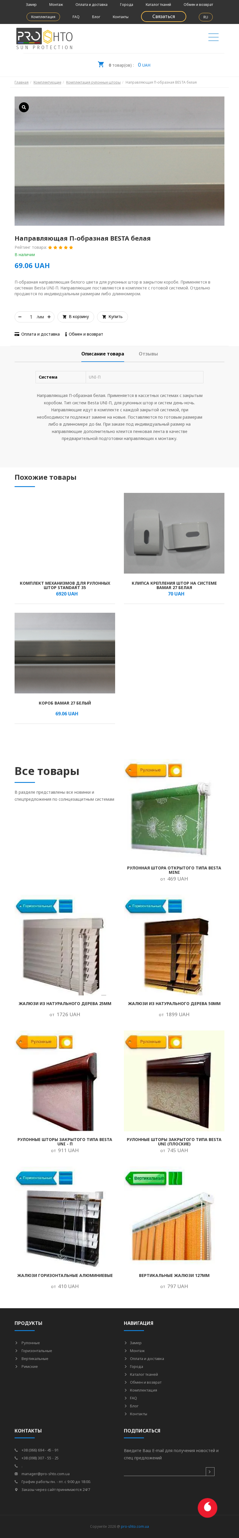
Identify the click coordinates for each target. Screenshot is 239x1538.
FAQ (76, 16)
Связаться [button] (163, 16)
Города (126, 4)
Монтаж (56, 4)
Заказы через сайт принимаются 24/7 (55, 1489)
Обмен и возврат (198, 4)
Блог (96, 16)
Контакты (121, 16)
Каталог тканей (158, 4)
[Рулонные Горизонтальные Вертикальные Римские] (213, 38)
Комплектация (43, 16)
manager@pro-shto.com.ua (45, 1473)
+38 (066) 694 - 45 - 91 (40, 1450)
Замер (31, 4)
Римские (29, 1366)
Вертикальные (34, 1358)
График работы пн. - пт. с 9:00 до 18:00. (56, 1481)
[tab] (102, 354)
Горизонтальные (36, 1350)
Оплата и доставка (91, 4)
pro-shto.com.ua (135, 1526)
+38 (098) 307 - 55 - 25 (40, 1458)
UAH (129, 64)
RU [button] (205, 17)
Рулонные (30, 1342)
